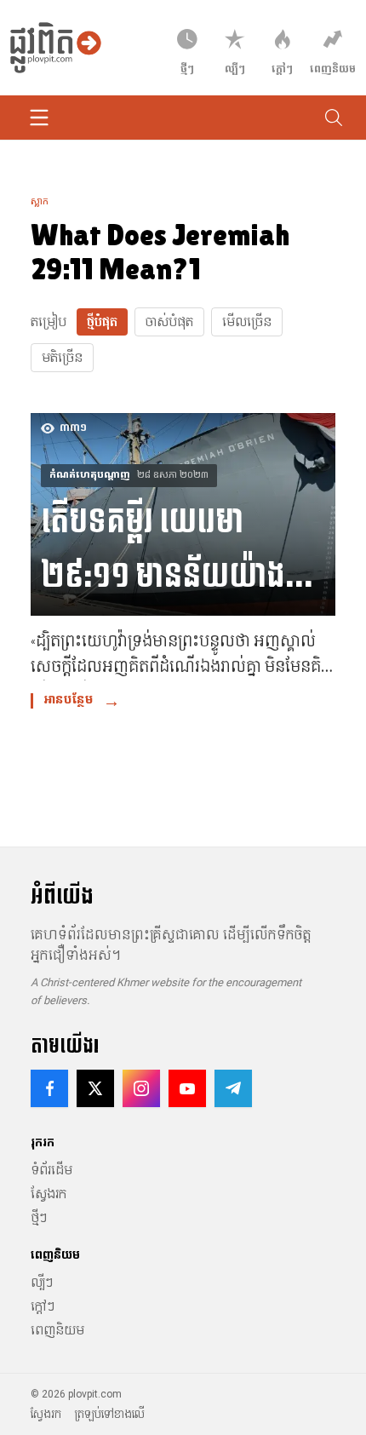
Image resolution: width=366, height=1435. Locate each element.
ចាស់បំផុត (169, 322)
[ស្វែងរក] (334, 117)
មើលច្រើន (247, 322)
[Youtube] (187, 1088)
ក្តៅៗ (42, 1306)
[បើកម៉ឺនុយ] (39, 117)
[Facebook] (49, 1088)
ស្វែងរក (48, 1194)
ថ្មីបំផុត (102, 322)
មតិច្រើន (62, 357)
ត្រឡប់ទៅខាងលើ (110, 1415)
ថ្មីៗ (39, 1218)
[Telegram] (233, 1088)
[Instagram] (141, 1088)
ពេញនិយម (57, 1330)
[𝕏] (95, 1088)
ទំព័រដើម (51, 1170)
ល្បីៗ (42, 1282)
